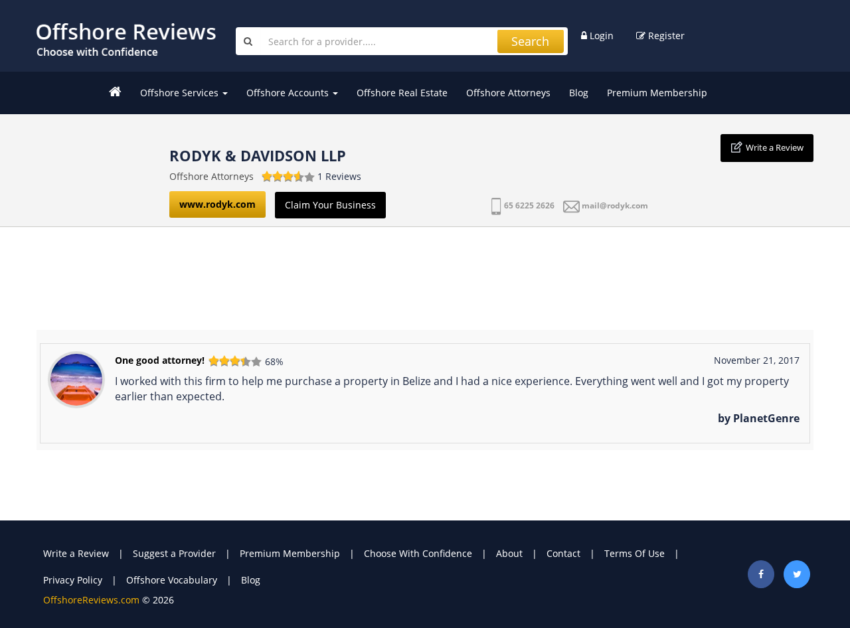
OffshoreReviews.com (91, 599)
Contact (563, 553)
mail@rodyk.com (615, 205)
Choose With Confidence (418, 553)
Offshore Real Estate (402, 92)
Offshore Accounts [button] (288, 92)
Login (600, 35)
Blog (578, 92)
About (509, 553)
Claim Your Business (330, 204)
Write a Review (775, 147)
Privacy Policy (72, 580)
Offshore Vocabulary (171, 580)
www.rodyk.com (217, 204)
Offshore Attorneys (508, 92)
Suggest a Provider (174, 553)
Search (530, 41)
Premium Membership (657, 92)
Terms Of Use (634, 553)
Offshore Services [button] (180, 92)
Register (665, 35)
